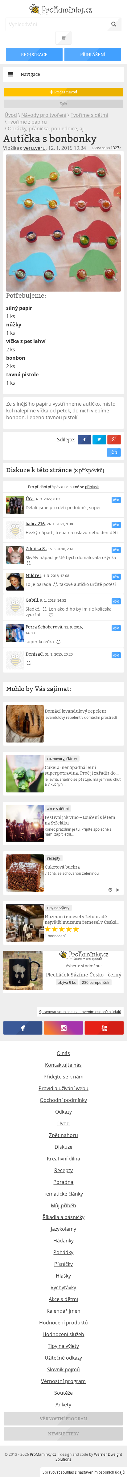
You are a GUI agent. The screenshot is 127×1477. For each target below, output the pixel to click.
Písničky (63, 1264)
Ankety (63, 1404)
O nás (63, 1053)
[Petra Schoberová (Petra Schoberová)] (15, 633)
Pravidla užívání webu (63, 1088)
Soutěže (63, 1392)
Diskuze (63, 1147)
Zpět (64, 103)
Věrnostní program (63, 1381)
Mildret (33, 575)
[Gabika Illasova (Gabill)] (15, 606)
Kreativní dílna (63, 1158)
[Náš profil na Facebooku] (23, 1028)
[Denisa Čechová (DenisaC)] (15, 660)
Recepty (63, 1170)
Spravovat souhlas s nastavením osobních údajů (84, 1472)
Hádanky (63, 1240)
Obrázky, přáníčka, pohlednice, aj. (46, 128)
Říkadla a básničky (63, 1217)
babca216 (35, 523)
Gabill (32, 600)
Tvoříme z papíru (27, 121)
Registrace (34, 54)
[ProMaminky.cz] (63, 10)
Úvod (11, 115)
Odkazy (63, 1111)
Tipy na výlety (63, 1346)
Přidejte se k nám (63, 1076)
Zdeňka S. (36, 548)
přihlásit (92, 486)
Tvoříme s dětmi (89, 115)
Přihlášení (92, 54)
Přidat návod (65, 92)
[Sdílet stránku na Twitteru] (99, 439)
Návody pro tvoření (43, 115)
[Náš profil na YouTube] (104, 1028)
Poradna (63, 1182)
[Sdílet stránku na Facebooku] (84, 439)
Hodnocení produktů (63, 1322)
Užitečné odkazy (63, 1357)
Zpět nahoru (63, 1135)
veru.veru (34, 148)
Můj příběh (63, 1205)
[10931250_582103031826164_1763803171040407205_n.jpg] (63, 223)
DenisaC (34, 654)
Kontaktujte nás (63, 1065)
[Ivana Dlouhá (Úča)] (15, 505)
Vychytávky (63, 1287)
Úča (30, 498)
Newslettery (63, 1434)
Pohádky (63, 1252)
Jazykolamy (63, 1228)
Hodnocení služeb (63, 1334)
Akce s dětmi (63, 1299)
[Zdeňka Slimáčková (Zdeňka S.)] (15, 555)
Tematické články (63, 1193)
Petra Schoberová (44, 627)
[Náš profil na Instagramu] (63, 1028)
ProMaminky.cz (43, 1454)
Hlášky (63, 1275)
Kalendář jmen (63, 1310)
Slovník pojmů (63, 1369)
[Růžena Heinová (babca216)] (15, 530)
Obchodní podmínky (63, 1100)
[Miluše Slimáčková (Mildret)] (15, 582)
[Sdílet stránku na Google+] (114, 439)
